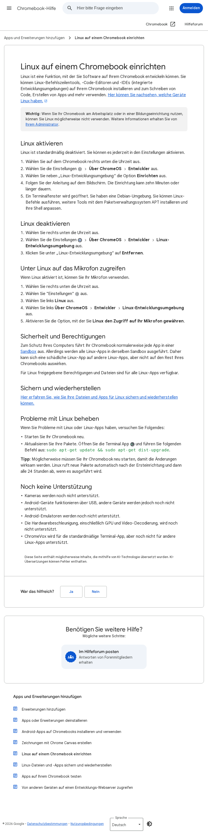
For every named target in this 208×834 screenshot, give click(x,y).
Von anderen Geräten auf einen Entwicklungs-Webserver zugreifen (77, 787)
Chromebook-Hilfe (36, 8)
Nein (95, 592)
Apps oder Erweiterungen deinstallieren (54, 720)
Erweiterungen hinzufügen (43, 709)
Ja (71, 592)
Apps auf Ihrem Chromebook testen (51, 776)
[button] (9, 8)
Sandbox (29, 351)
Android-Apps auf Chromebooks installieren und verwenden (71, 731)
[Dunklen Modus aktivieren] (149, 824)
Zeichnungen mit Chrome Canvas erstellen (57, 743)
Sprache (121, 818)
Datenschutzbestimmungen (47, 824)
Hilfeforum (194, 24)
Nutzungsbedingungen (87, 824)
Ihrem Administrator (42, 124)
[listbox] (126, 824)
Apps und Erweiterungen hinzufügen (47, 696)
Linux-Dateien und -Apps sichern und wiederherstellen (67, 765)
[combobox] (118, 8)
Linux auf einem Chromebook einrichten (56, 754)
